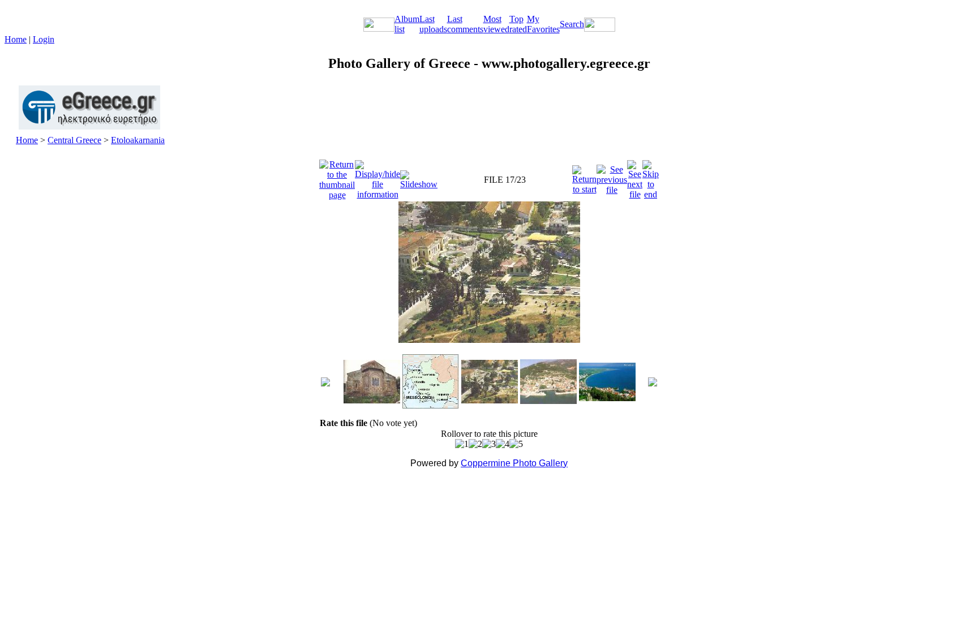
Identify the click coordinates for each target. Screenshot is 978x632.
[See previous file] (612, 177)
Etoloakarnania (138, 140)
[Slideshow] (418, 177)
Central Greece (74, 140)
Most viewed (496, 24)
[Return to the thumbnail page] (337, 177)
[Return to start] (584, 177)
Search (572, 24)
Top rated (518, 24)
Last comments (465, 24)
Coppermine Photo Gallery (514, 463)
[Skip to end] (650, 177)
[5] (516, 444)
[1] (462, 444)
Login (43, 39)
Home (16, 39)
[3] (489, 444)
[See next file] (634, 177)
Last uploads (433, 24)
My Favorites (543, 24)
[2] (475, 444)
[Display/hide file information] (377, 177)
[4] (502, 444)
